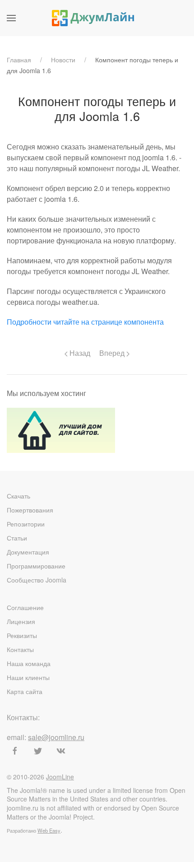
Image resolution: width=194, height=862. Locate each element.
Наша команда (29, 663)
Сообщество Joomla (36, 579)
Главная (19, 59)
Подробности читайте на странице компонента (85, 322)
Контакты (20, 649)
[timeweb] (61, 429)
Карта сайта (24, 691)
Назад (79, 353)
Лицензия (21, 621)
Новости (63, 59)
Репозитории (26, 523)
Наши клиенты (28, 677)
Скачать (18, 495)
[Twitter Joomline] (38, 751)
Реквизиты (22, 635)
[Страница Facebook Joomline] (15, 751)
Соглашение (25, 607)
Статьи (17, 537)
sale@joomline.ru (56, 737)
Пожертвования (30, 509)
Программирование (36, 565)
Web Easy (48, 830)
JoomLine (60, 776)
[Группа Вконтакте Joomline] (61, 751)
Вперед (112, 353)
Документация (28, 551)
